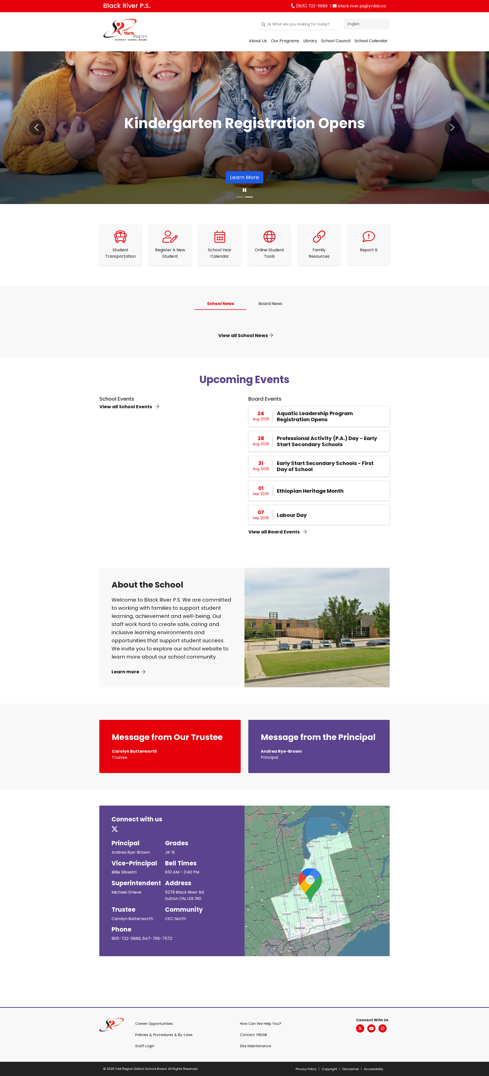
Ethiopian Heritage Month (310, 491)
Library (310, 41)
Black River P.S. (127, 5)
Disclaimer (350, 1069)
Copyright (329, 1069)
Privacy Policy (306, 1069)
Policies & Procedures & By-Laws (164, 1034)
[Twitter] (360, 1028)
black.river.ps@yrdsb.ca (361, 6)
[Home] (125, 30)
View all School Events (126, 406)
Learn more (125, 671)
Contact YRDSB (253, 1034)
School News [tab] (220, 304)
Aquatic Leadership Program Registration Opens (315, 416)
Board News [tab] (270, 304)
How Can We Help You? (260, 1023)
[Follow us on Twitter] (118, 829)
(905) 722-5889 (311, 6)
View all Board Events (274, 532)
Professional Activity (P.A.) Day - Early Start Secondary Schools (327, 441)
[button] (36, 127)
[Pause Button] (244, 190)
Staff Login (144, 1046)
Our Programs (285, 41)
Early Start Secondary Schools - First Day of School (325, 466)
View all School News (243, 335)
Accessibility (373, 1069)
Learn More (217, 177)
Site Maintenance (255, 1046)
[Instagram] (382, 1028)
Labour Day (292, 515)
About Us (258, 41)
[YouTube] (371, 1028)
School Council (335, 41)
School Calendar (371, 41)
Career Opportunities (154, 1023)
